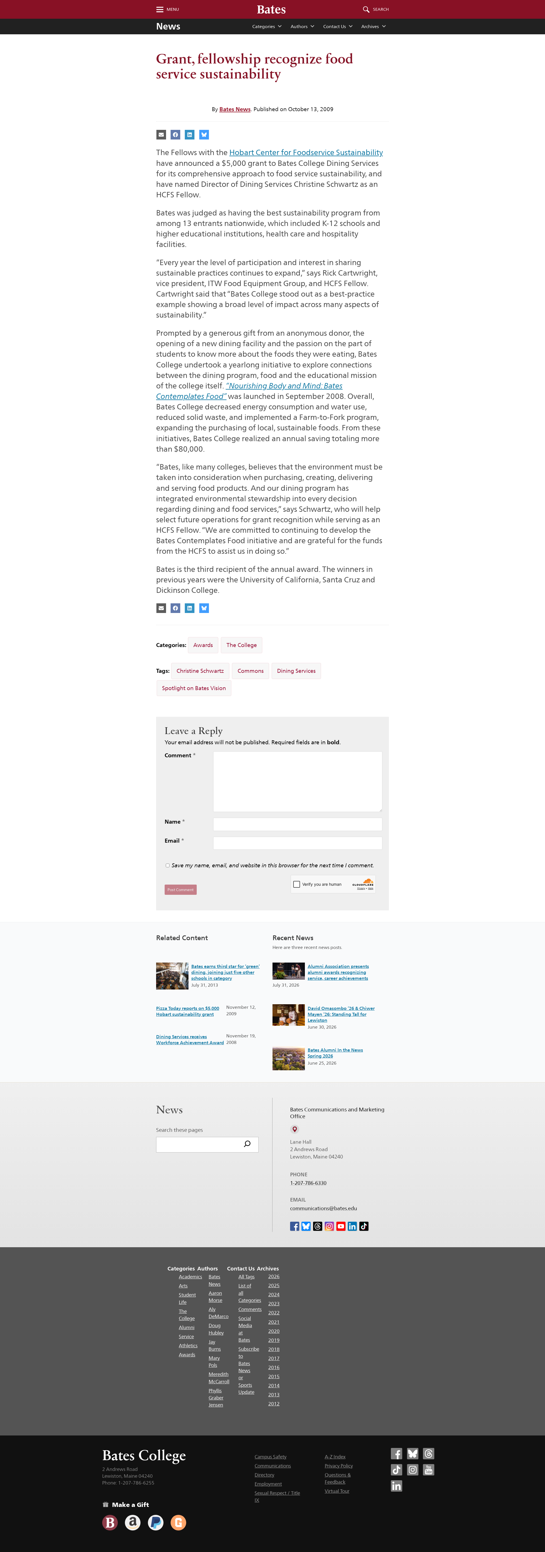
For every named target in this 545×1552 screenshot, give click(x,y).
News (168, 26)
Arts (183, 1286)
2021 (274, 1322)
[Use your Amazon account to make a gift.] (133, 1522)
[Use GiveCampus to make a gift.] (178, 1522)
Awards (203, 645)
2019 (274, 1340)
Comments (250, 1309)
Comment (180, 755)
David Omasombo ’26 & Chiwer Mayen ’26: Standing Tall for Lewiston (341, 1014)
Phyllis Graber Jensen (216, 1398)
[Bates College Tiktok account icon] (396, 1469)
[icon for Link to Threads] (317, 1226)
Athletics (188, 1345)
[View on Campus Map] (294, 1129)
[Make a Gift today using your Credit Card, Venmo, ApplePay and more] (110, 1522)
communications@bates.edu (323, 1208)
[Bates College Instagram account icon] (412, 1469)
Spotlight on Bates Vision (194, 688)
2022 (274, 1313)
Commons (251, 670)
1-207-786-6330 (308, 1183)
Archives (370, 26)
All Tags (246, 1277)
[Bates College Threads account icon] (428, 1453)
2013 (274, 1394)
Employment (268, 1484)
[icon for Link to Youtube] (340, 1226)
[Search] (247, 1144)
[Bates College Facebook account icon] (396, 1453)
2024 (274, 1294)
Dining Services (296, 670)
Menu (173, 9)
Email (174, 840)
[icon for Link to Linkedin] (352, 1226)
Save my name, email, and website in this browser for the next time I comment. (273, 865)
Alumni (186, 1327)
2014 (274, 1385)
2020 (274, 1331)
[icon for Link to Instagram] (329, 1226)
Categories (263, 26)
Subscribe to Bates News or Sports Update (248, 1370)
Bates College (144, 1455)
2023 (274, 1303)
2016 (274, 1367)
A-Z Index (335, 1457)
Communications (273, 1466)
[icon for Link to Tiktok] (363, 1226)
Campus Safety (270, 1457)
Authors (299, 26)
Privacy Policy (339, 1466)
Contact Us (334, 26)
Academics (190, 1277)
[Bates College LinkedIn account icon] (396, 1486)
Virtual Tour (337, 1491)
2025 (274, 1285)
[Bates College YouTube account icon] (428, 1469)
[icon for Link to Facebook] (294, 1226)
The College (242, 645)
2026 (274, 1276)
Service (186, 1336)
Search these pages (179, 1130)
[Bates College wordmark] (271, 9)
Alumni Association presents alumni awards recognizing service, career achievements (338, 972)
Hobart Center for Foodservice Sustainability (306, 152)
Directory (264, 1475)
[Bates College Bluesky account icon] (412, 1453)
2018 (274, 1349)
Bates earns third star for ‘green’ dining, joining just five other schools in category (225, 972)
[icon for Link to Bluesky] (306, 1226)
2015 (274, 1376)
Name (175, 821)
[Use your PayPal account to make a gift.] (156, 1522)
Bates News (235, 109)
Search (381, 9)
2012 (274, 1404)
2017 (274, 1358)
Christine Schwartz (200, 670)
